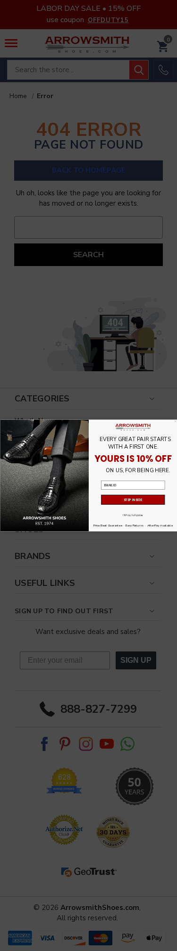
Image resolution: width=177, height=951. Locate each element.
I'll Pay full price (133, 515)
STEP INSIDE (133, 500)
